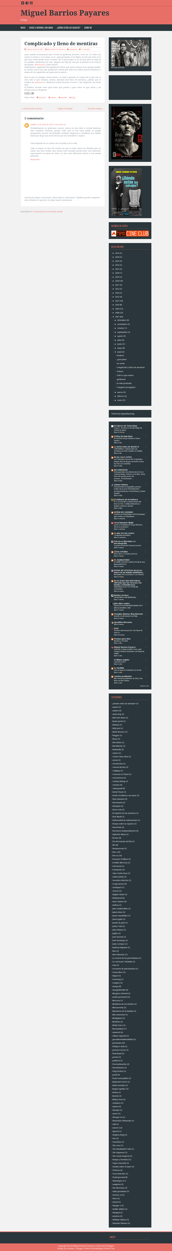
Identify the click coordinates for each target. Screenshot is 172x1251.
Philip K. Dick (118, 1046)
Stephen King (118, 1135)
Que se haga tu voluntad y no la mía (127, 670)
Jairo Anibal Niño (120, 909)
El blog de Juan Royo (123, 436)
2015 (117, 289)
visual (115, 1202)
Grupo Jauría (118, 884)
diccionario (117, 803)
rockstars (116, 1103)
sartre (115, 1114)
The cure (116, 1145)
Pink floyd (116, 1054)
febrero (120, 396)
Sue (114, 1138)
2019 (117, 277)
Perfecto (120, 356)
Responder (35, 159)
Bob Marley (117, 746)
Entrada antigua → (96, 109)
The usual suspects (120, 1156)
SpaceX (115, 1131)
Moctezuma (40, 65)
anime (115, 707)
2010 (117, 305)
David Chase (117, 792)
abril (119, 352)
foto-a (114, 852)
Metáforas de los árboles (123, 1004)
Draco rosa (117, 810)
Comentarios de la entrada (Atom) (48, 212)
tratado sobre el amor (121, 1167)
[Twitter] (22, 4)
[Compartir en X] (30, 93)
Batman (115, 725)
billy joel (116, 728)
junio (119, 344)
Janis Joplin (117, 919)
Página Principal (65, 109)
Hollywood (117, 898)
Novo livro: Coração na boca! (125, 554)
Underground (118, 1177)
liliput (115, 976)
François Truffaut (120, 859)
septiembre (122, 332)
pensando (73, 49)
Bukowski (116, 750)
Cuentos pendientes (123, 676)
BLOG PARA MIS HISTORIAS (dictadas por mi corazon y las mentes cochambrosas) (128, 583)
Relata (115, 1092)
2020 (117, 273)
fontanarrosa (118, 849)
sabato (115, 1107)
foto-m (115, 856)
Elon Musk (117, 817)
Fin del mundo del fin (122, 841)
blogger (115, 735)
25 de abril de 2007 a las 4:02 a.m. (51, 124)
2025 (117, 253)
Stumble (63, 97)
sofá (114, 1124)
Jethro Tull (117, 926)
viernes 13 (117, 1195)
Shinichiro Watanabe (121, 1121)
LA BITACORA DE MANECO (126, 447)
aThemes (71, 1248)
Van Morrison (118, 1188)
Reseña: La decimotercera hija (125, 616)
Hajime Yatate (118, 894)
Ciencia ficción (118, 767)
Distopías (116, 806)
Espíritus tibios (119, 834)
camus (115, 753)
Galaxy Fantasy (121, 485)
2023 (117, 261)
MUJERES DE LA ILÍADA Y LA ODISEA (129, 574)
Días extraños (118, 799)
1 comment (85, 49)
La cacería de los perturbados (125, 958)
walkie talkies (118, 1209)
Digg (73, 97)
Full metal (116, 866)
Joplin (115, 933)
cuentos (115, 785)
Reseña (115, 1096)
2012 (117, 297)
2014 (117, 293)
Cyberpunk (117, 788)
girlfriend (121, 379)
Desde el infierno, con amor (41, 27)
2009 (117, 309)
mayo (119, 348)
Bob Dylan (116, 742)
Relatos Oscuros (121, 595)
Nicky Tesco (117, 1025)
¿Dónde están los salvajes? (68, 27)
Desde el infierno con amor (124, 795)
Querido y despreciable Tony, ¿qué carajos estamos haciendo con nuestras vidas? (129, 651)
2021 (117, 269)
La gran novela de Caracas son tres (127, 545)
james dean (117, 912)
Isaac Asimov (118, 902)
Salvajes (115, 1110)
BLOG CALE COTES (123, 457)
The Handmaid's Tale (121, 1149)
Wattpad (116, 1213)
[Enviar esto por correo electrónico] (25, 93)
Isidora (115, 905)
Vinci (114, 1198)
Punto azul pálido (120, 1078)
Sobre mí (88, 27)
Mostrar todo (145, 686)
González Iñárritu (120, 880)
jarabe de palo (118, 923)
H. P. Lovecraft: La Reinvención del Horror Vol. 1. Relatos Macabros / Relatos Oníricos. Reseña (127, 504)
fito (113, 845)
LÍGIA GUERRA (121, 552)
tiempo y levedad (119, 1160)
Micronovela (117, 1008)
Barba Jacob (117, 721)
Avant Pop (116, 714)
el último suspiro (121, 660)
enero (120, 400)
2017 (117, 285)
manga (115, 986)
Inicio (23, 27)
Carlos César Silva (120, 757)
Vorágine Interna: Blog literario (128, 614)
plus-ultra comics (122, 603)
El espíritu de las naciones (124, 813)
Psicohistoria (118, 1068)
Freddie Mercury (119, 863)
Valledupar (117, 1181)
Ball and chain (118, 718)
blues (114, 739)
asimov (115, 711)
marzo (120, 392)
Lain (114, 965)
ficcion (115, 838)
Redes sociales (118, 1085)
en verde (121, 363)
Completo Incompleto (126, 387)
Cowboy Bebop (118, 781)
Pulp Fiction (117, 1071)
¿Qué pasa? (122, 359)
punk (114, 1075)
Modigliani (117, 1018)
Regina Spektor (119, 1089)
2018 (117, 281)
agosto (120, 336)
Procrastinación (119, 1064)
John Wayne (117, 930)
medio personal (119, 997)
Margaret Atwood (120, 993)
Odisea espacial (119, 1036)
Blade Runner (118, 732)
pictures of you (119, 1050)
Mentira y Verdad (121, 641)
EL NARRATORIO (122, 560)
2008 (117, 313)
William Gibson (119, 1220)
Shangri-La (117, 1117)
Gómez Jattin (118, 877)
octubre (120, 328)
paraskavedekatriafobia (122, 1039)
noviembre (122, 324)
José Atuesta (117, 937)
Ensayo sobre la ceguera (123, 824)
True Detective (118, 1174)
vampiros (116, 1184)
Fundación (117, 870)
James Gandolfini (120, 916)
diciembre (121, 320)
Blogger (110, 1246)
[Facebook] (27, 4)
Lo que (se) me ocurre (124, 533)
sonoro (115, 1128)
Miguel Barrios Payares (65, 12)
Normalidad (117, 1029)
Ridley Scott (117, 1099)
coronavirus (117, 778)
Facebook (42, 97)
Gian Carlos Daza (119, 873)
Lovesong (116, 979)
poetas (115, 1057)
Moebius (116, 1022)
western (116, 1216)
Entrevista (116, 827)
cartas (115, 760)
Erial (116, 628)
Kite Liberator (118, 955)
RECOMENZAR (120, 470)
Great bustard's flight (123, 523)
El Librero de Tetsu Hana (125, 426)
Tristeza (116, 1170)
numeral (116, 1032)
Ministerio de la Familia (122, 1011)
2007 (117, 317)
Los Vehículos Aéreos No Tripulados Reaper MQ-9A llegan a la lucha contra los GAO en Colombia (129, 461)
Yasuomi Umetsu (119, 1223)
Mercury (116, 1001)
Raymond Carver (119, 1082)
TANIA (33, 124)
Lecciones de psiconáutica (123, 969)
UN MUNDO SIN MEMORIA (125, 597)
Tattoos (120, 371)
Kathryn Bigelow (119, 947)
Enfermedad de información (124, 820)
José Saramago (118, 940)
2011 (117, 301)
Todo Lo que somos (125, 375)
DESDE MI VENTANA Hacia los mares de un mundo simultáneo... (129, 571)
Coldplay (116, 771)
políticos (116, 1061)
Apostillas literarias (123, 622)
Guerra (115, 891)
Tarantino (116, 1142)
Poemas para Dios (122, 639)
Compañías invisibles (122, 535)
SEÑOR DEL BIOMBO (123, 512)
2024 (117, 257)
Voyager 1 (116, 1206)
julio (119, 340)
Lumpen (116, 983)
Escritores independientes (124, 831)
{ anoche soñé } (120, 662)
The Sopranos (118, 1153)
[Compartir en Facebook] (32, 93)
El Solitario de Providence (126, 500)
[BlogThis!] (28, 93)
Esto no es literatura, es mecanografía (124, 542)
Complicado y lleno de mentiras (60, 43)
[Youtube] (31, 4)
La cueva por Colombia (122, 962)
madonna (39, 82)
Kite (114, 951)
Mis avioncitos (118, 1015)
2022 (117, 265)
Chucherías (117, 764)
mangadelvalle (118, 990)
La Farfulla (119, 668)
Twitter (53, 97)
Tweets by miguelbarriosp (122, 414)
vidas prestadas (119, 1191)
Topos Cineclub (119, 1163)
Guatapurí (117, 887)
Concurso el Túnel (120, 774)
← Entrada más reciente (31, 109)
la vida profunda (124, 383)
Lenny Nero (117, 972)
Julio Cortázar (118, 944)
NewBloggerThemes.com (104, 1248)
